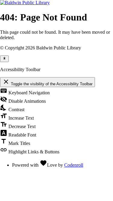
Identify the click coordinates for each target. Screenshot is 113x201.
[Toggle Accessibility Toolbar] (4, 58)
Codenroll (73, 165)
